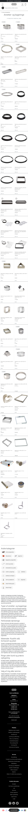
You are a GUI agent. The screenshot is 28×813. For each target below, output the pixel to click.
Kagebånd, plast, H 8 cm (19, 493)
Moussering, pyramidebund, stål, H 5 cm (7, 362)
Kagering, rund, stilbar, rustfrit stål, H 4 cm (21, 385)
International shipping (14, 747)
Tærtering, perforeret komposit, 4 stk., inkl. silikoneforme (7, 253)
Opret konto (14, 796)
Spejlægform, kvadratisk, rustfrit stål (6, 534)
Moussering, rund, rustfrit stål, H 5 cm (21, 340)
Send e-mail (14, 720)
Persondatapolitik (14, 743)
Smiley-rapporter (14, 792)
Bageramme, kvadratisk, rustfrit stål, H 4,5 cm (6, 429)
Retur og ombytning (14, 738)
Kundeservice (14, 734)
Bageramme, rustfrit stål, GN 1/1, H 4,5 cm (21, 407)
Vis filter (14, 810)
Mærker (14, 772)
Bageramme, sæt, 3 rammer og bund (6, 472)
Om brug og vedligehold (14, 765)
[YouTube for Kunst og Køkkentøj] (13, 803)
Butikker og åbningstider (14, 732)
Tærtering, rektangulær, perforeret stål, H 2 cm (7, 80)
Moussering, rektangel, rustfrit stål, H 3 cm (7, 274)
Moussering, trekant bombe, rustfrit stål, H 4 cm (20, 297)
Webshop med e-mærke (14, 730)
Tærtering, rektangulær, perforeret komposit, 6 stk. (7, 210)
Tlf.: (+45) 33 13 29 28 (14, 716)
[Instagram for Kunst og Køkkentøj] (17, 803)
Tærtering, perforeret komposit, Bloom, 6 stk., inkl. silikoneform (20, 231)
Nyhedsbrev (14, 763)
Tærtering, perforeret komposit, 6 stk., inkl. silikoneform (7, 231)
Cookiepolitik (14, 745)
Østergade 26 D (14, 697)
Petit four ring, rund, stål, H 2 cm (6, 296)
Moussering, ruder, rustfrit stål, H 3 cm (7, 340)
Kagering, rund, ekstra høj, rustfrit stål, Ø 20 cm (7, 385)
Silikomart (16, 108)
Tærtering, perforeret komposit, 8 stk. (21, 102)
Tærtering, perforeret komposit (20, 146)
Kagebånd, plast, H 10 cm (19, 471)
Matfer (2, 323)
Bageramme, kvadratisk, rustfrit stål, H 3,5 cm (20, 429)
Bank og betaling (14, 794)
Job (14, 788)
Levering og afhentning (14, 736)
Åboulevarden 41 (14, 701)
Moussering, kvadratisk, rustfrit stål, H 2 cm (6, 318)
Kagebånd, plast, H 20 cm (5, 493)
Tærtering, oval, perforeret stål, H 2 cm (21, 80)
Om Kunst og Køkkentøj (14, 786)
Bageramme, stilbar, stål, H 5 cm (20, 451)
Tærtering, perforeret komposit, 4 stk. (21, 125)
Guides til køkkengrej (14, 767)
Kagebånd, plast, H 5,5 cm (5, 513)
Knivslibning (14, 757)
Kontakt (14, 784)
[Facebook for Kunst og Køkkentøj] (10, 803)
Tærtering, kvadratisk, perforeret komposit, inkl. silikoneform (20, 253)
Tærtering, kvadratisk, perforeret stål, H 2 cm (20, 57)
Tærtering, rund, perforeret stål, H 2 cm (7, 35)
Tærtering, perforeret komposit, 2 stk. (7, 146)
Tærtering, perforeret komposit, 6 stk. (7, 125)
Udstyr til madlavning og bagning (14, 774)
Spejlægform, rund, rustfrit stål (20, 513)
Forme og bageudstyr (6, 12)
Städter (2, 455)
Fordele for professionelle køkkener (14, 759)
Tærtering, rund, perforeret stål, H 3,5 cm (21, 35)
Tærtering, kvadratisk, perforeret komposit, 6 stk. (20, 188)
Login (14, 798)
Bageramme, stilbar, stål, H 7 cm (6, 451)
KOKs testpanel (14, 769)
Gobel (2, 280)
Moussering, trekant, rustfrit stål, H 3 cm (21, 274)
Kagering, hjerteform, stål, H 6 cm (7, 407)
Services (14, 790)
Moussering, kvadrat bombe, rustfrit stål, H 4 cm (20, 318)
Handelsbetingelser (14, 740)
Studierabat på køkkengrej (14, 761)
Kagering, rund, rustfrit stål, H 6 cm (20, 362)
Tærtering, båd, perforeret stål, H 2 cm (7, 102)
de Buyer (2, 41)
